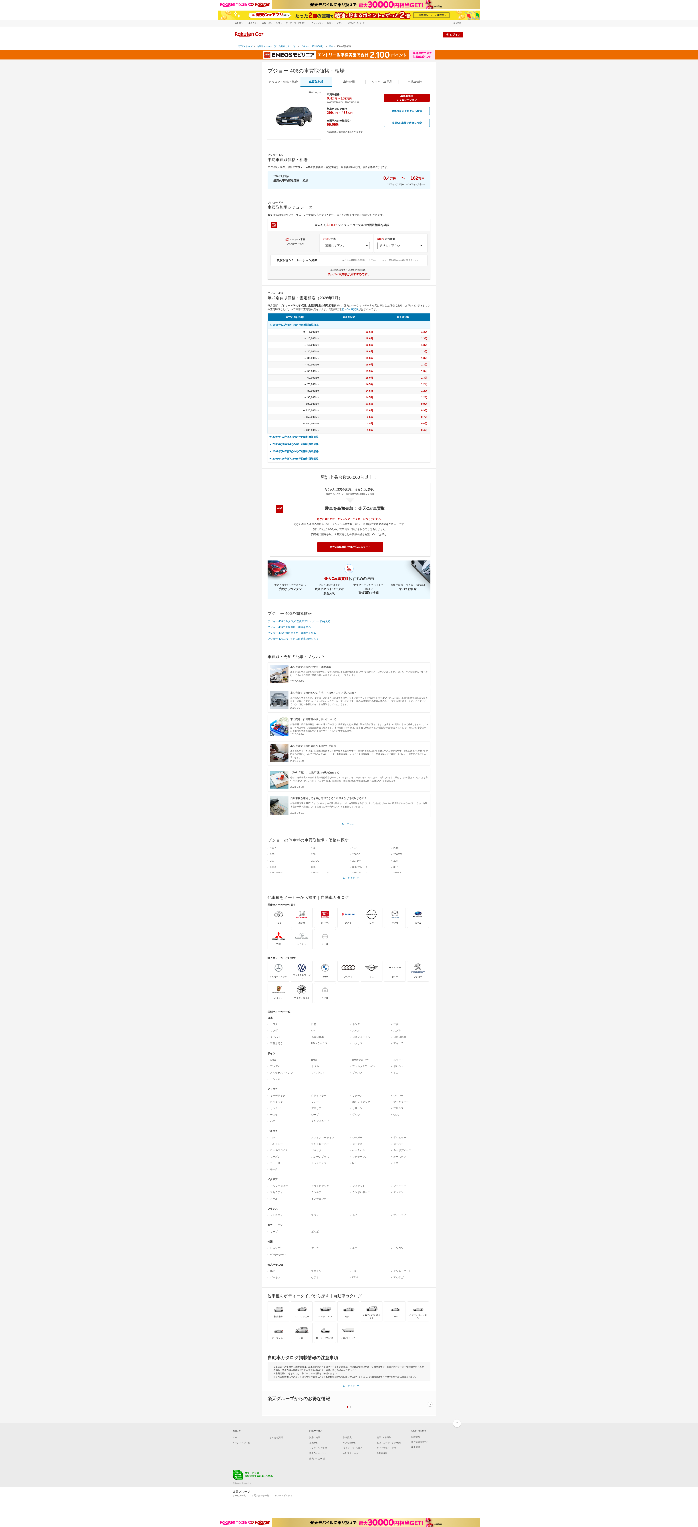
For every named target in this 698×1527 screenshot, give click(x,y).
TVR (272, 1137)
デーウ (315, 1248)
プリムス (398, 1108)
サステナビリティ (283, 1495)
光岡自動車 (317, 1036)
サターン (357, 1095)
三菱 (395, 1024)
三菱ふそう (276, 1043)
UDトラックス (319, 1043)
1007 (273, 847)
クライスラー (318, 1095)
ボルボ (315, 1231)
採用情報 (415, 1447)
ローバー (398, 1143)
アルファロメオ (279, 1185)
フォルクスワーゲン (363, 1066)
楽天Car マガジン (318, 1453)
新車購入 (347, 1437)
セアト (315, 1277)
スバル (356, 1030)
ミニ (395, 1072)
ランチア (316, 1192)
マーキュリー (401, 1101)
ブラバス (357, 1072)
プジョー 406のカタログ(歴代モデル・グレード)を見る (299, 621)
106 (313, 847)
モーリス (275, 1163)
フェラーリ (399, 1185)
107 (354, 847)
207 (272, 860)
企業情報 (415, 1436)
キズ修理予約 (349, 1442)
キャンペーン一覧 (241, 1442)
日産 (313, 1024)
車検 (349, 81)
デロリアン (317, 1108)
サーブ (274, 1231)
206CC (356, 854)
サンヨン (398, 1248)
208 (395, 860)
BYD (272, 1271)
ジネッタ (316, 1150)
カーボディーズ (402, 1150)
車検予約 (313, 1442)
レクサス (357, 1043)
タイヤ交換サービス (386, 1448)
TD (354, 1271)
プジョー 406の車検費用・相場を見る (289, 627)
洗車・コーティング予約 (389, 1442)
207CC (315, 860)
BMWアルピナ (360, 1059)
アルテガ (275, 1078)
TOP (235, 1437)
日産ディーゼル (361, 1036)
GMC (396, 1114)
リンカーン (276, 1108)
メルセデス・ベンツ (281, 1072)
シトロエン (276, 1215)
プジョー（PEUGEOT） (312, 46)
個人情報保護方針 (420, 1442)
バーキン (275, 1277)
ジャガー (357, 1137)
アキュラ (398, 1043)
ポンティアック (361, 1101)
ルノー (356, 1215)
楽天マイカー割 (317, 1458)
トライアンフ (318, 1163)
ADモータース (278, 1254)
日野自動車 (399, 1036)
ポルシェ (398, 1066)
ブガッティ (399, 1215)
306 (313, 867)
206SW (397, 854)
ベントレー (276, 1143)
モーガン (275, 1156)
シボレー (398, 1095)
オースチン (399, 1156)
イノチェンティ (320, 1198)
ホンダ (356, 1024)
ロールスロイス (279, 1150)
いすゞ (315, 1030)
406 (331, 46)
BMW (314, 1059)
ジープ (315, 1114)
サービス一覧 (239, 1495)
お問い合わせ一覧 (260, 1495)
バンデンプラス (320, 1156)
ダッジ (356, 1114)
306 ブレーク (360, 867)
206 (313, 854)
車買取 (316, 81)
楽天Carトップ (245, 46)
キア (354, 1248)
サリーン (357, 1108)
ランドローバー (320, 1143)
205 (272, 854)
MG (354, 1163)
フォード (316, 1101)
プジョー (316, 1215)
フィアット (358, 1185)
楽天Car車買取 (349, 309)
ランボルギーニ (361, 1192)
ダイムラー (399, 1137)
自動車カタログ (350, 1453)
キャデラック (277, 1095)
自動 (415, 81)
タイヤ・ (382, 81)
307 (395, 867)
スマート (398, 1059)
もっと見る (348, 823)
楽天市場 (457, 23)
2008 (396, 847)
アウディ (275, 1066)
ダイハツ (275, 1036)
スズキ (397, 1030)
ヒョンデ (275, 1248)
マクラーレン (360, 1156)
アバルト (275, 1198)
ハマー (274, 1121)
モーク (274, 1169)
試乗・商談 (314, 1437)
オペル (315, 1066)
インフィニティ (320, 1121)
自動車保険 (382, 1453)
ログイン (455, 34)
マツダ (274, 1030)
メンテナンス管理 (318, 1448)
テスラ (274, 1114)
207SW (356, 860)
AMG (273, 1059)
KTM (355, 1277)
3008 (273, 867)
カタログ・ (283, 81)
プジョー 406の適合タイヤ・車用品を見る (292, 632)
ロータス (357, 1143)
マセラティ (276, 1192)
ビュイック (276, 1101)
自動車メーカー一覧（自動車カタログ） (276, 46)
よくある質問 (276, 1437)
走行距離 (386, 238)
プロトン (316, 1271)
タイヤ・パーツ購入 (353, 1448)
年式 (329, 238)
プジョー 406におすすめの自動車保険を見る (293, 638)
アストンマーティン (322, 1137)
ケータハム (358, 1150)
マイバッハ (317, 1072)
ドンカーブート (402, 1271)
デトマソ (398, 1192)
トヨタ (274, 1024)
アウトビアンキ (320, 1185)
